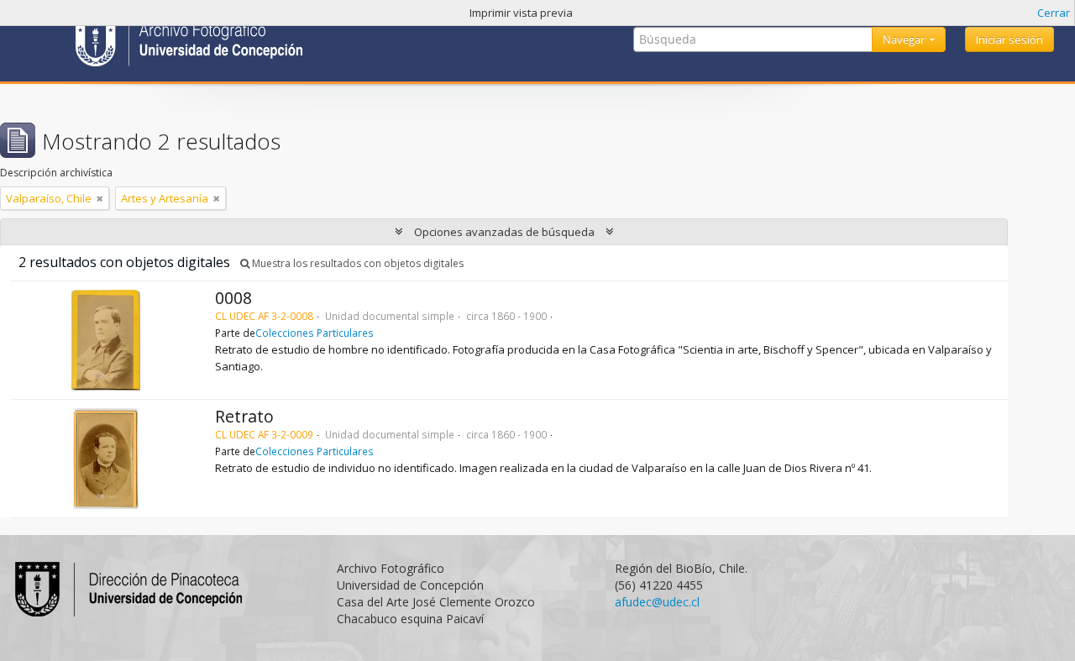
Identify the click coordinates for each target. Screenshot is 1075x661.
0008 (233, 297)
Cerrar (1053, 12)
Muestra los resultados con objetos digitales (356, 263)
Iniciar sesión (1009, 39)
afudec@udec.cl (657, 602)
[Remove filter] (100, 198)
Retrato (244, 416)
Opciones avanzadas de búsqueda (504, 231)
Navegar (905, 39)
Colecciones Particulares (314, 332)
